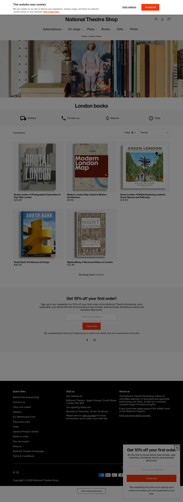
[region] (91, 7)
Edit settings (129, 7)
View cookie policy (51, 11)
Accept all (150, 7)
